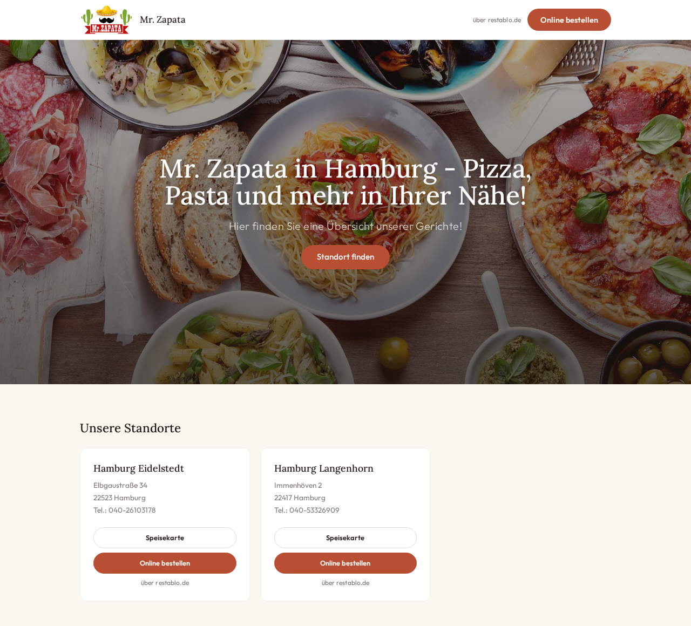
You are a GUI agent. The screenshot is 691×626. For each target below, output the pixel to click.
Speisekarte (165, 537)
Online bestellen (569, 20)
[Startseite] (106, 20)
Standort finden (345, 256)
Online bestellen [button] (165, 563)
